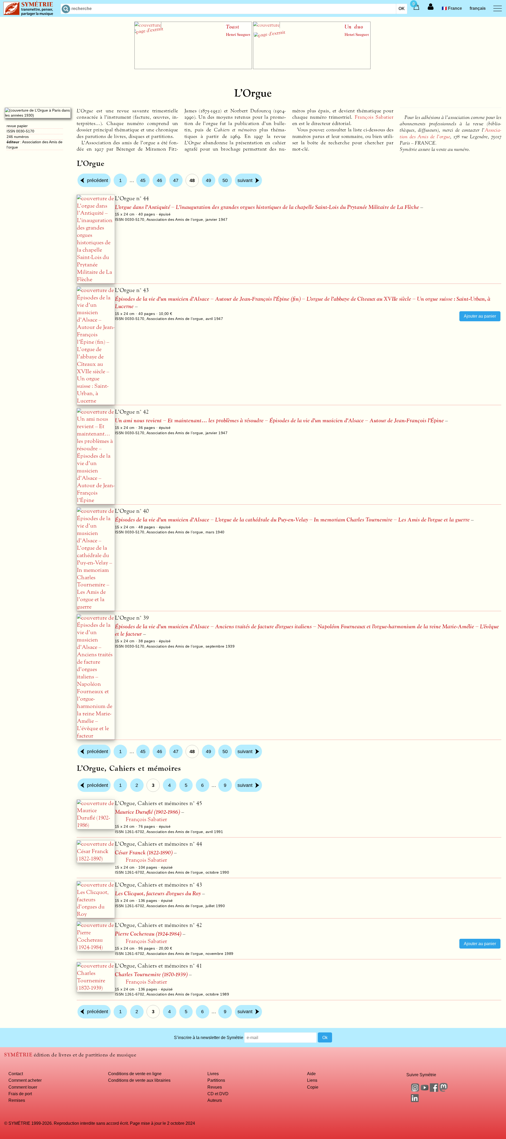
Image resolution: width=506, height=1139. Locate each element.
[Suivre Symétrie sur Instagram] (415, 1090)
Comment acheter (25, 1080)
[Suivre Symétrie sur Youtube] (424, 1090)
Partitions (216, 1080)
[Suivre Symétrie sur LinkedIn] (415, 1100)
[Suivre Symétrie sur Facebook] (434, 1090)
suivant (244, 180)
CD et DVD (217, 1093)
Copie (312, 1087)
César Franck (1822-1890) (144, 852)
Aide (311, 1073)
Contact (15, 1073)
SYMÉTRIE (18, 1054)
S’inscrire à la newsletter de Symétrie (208, 1037)
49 (208, 180)
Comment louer (22, 1087)
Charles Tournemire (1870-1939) (151, 974)
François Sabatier (374, 117)
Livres (213, 1073)
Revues (214, 1087)
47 (175, 180)
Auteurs (214, 1100)
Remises (16, 1100)
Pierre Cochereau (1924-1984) (148, 933)
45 (142, 180)
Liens (312, 1080)
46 (159, 180)
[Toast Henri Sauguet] (193, 67)
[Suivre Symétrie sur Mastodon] (443, 1090)
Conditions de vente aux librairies (139, 1080)
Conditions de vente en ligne (135, 1073)
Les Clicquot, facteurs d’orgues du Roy (158, 893)
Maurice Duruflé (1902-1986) (147, 812)
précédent (97, 180)
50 (225, 180)
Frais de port (20, 1093)
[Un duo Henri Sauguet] (312, 67)
